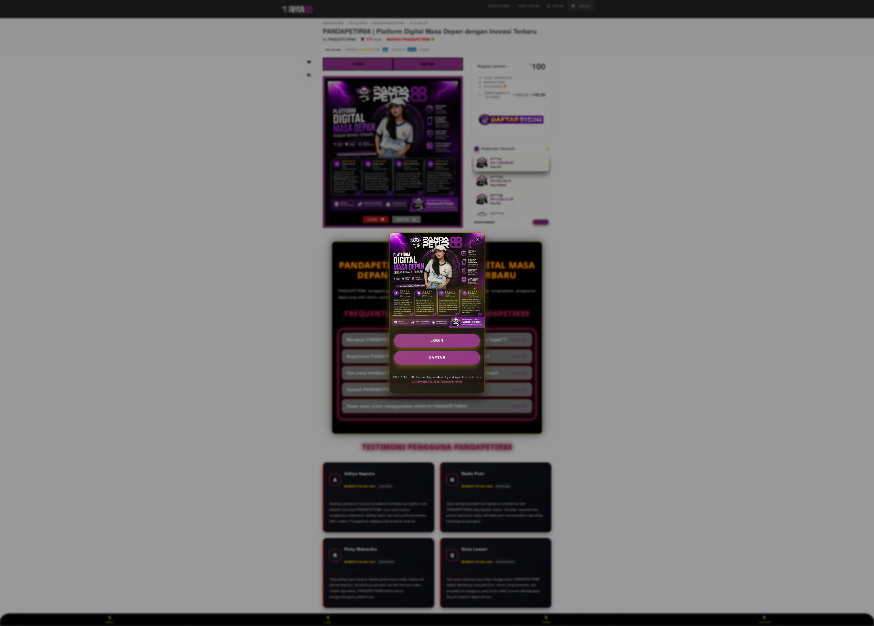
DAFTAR (437, 358)
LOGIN (437, 340)
